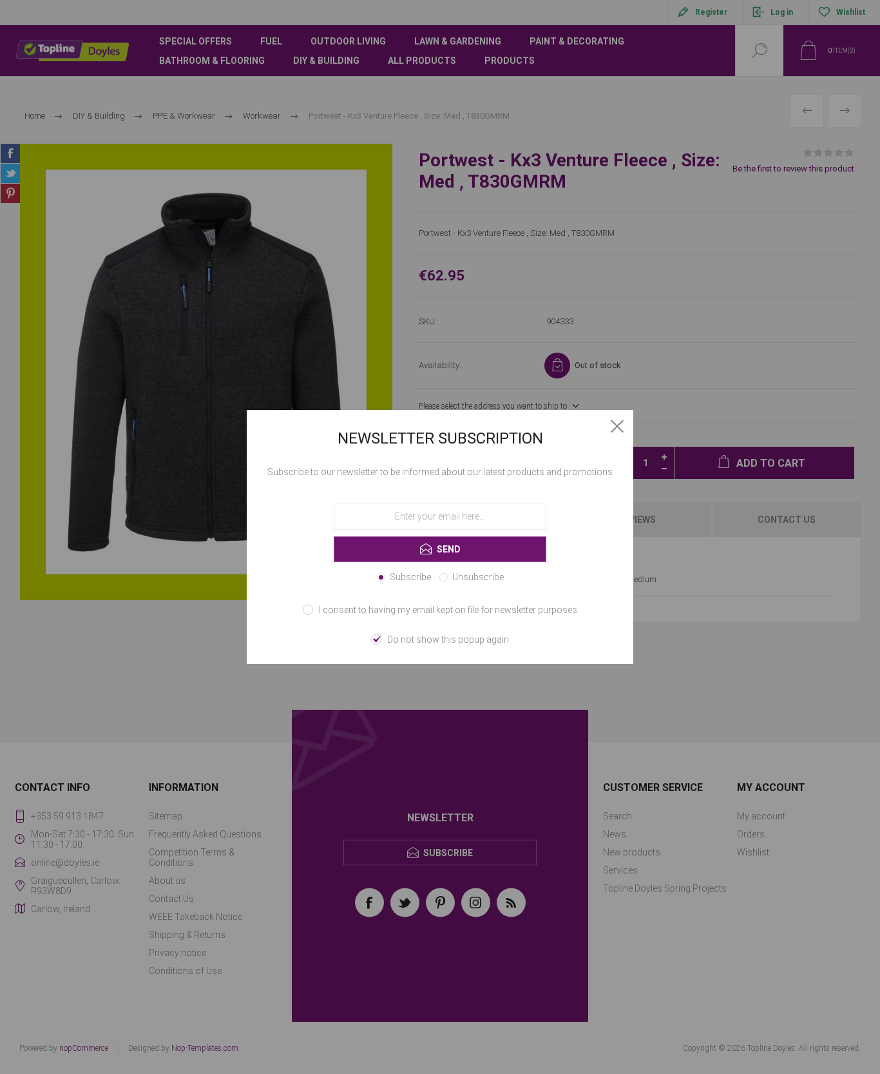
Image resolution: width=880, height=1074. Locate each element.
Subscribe (410, 577)
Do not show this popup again (448, 639)
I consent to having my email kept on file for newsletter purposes (448, 610)
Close (617, 426)
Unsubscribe (478, 577)
